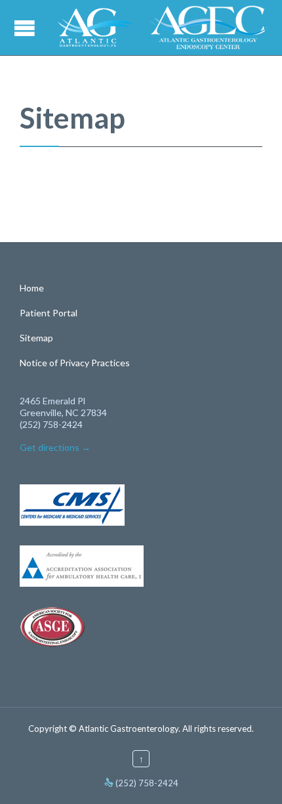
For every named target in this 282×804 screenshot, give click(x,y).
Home (32, 287)
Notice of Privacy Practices (75, 362)
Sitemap (36, 337)
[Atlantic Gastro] (95, 27)
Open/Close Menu (26, 28)
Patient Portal (48, 312)
